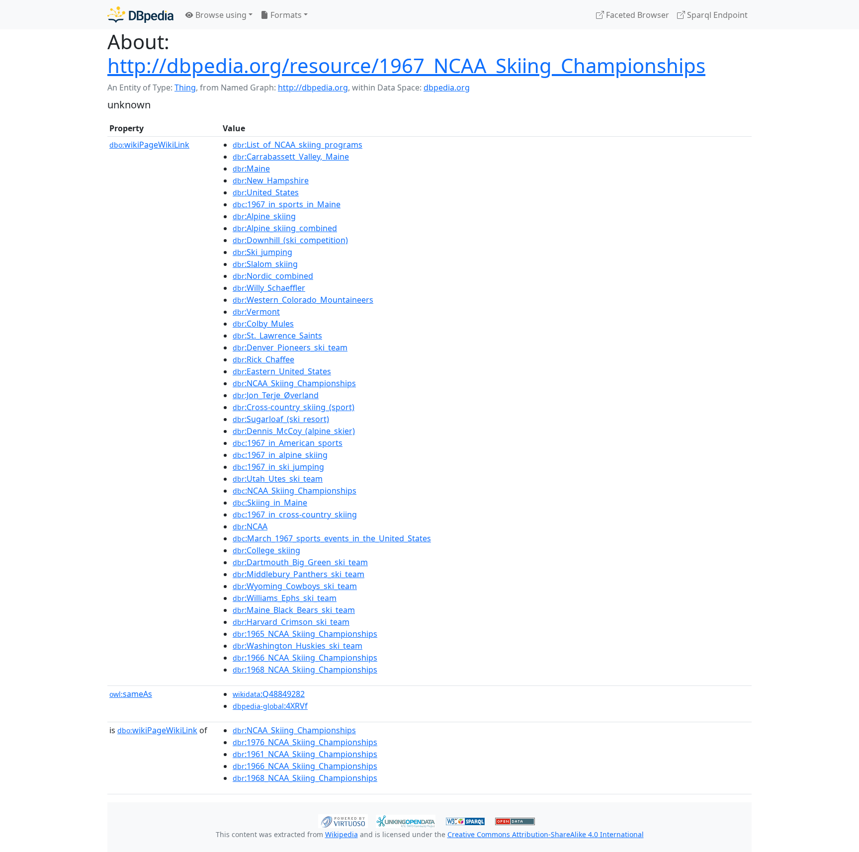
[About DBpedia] (140, 14)
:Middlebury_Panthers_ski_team (298, 574)
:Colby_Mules (263, 323)
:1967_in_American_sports (288, 442)
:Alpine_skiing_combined (285, 228)
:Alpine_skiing (264, 216)
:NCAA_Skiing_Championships (294, 383)
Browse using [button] (220, 14)
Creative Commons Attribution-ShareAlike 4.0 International (545, 834)
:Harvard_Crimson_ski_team (291, 621)
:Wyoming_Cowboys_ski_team (295, 586)
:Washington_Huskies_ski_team (297, 645)
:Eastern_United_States (282, 371)
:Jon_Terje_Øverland (276, 395)
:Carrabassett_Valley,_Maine (291, 156)
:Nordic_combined (273, 275)
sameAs (130, 693)
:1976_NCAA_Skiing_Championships (305, 742)
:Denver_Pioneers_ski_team (290, 347)
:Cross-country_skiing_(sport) (293, 407)
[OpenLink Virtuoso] (343, 820)
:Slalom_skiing (265, 263)
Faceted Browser (636, 14)
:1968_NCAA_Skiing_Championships (305, 669)
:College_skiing (266, 550)
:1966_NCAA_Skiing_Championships (305, 657)
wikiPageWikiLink (149, 144)
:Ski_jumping (262, 252)
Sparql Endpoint (716, 14)
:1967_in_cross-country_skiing (295, 514)
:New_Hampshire (271, 180)
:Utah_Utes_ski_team (278, 478)
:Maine (251, 168)
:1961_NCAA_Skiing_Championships (305, 754)
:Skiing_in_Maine (270, 502)
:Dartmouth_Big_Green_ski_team (300, 562)
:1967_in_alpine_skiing (280, 454)
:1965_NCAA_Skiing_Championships (305, 633)
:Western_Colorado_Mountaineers (303, 299)
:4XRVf (270, 705)
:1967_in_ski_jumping (278, 466)
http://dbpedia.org (313, 87)
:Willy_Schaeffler (269, 287)
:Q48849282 (269, 693)
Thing (185, 87)
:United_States (266, 192)
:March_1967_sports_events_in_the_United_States (332, 538)
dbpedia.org (447, 87)
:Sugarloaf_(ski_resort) (281, 419)
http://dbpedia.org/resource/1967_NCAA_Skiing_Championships (406, 65)
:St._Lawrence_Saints (277, 335)
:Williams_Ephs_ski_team (285, 598)
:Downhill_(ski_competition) (290, 240)
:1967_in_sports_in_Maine (287, 204)
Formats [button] (285, 14)
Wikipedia (341, 834)
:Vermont (256, 311)
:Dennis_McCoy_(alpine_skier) (294, 431)
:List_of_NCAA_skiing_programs (297, 144)
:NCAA (250, 526)
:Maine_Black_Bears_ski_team (294, 609)
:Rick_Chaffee (263, 359)
